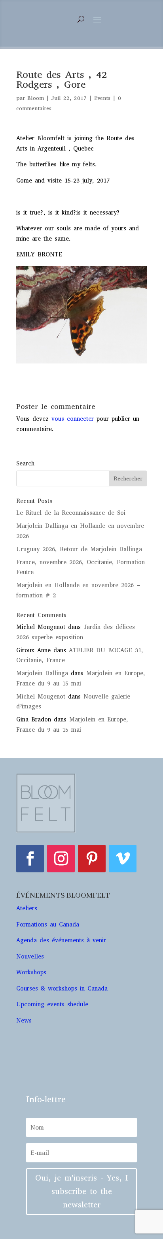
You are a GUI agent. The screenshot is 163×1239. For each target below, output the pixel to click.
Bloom (35, 98)
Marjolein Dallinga (42, 673)
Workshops (32, 972)
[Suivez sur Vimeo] (122, 858)
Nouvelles (30, 956)
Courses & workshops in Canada (62, 988)
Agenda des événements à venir (61, 940)
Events (102, 98)
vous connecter (72, 419)
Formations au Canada (47, 924)
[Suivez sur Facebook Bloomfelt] (30, 858)
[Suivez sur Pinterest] (92, 858)
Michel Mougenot (40, 696)
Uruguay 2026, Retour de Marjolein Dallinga (79, 549)
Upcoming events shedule (52, 1004)
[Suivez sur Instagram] (61, 858)
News (24, 1020)
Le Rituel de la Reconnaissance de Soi (70, 513)
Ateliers (28, 908)
